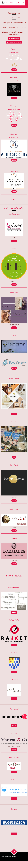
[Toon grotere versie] (14, 89)
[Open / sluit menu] (26, 2)
